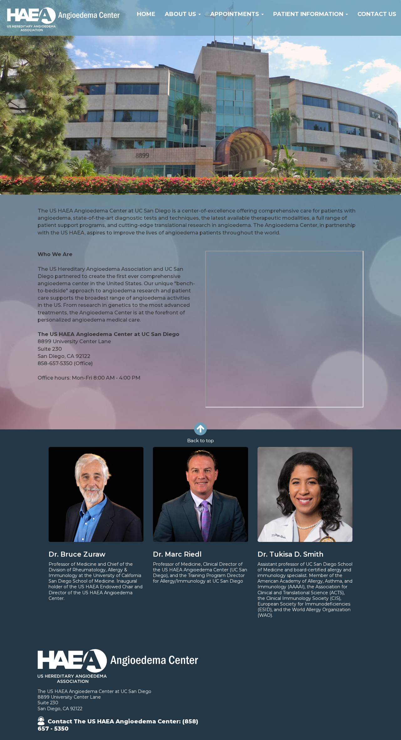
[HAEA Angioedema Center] (64, 31)
